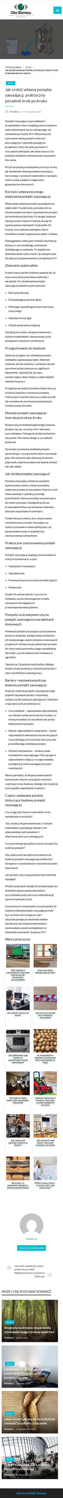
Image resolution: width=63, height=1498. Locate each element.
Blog (28, 67)
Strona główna (13, 67)
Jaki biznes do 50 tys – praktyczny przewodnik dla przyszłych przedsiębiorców (27, 1373)
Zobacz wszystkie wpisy (31, 1248)
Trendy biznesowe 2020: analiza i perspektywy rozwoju (26, 1467)
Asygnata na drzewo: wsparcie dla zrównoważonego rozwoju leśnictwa (29, 1330)
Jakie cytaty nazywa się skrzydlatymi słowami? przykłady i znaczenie (29, 1421)
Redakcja (15, 111)
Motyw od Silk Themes (31, 1493)
